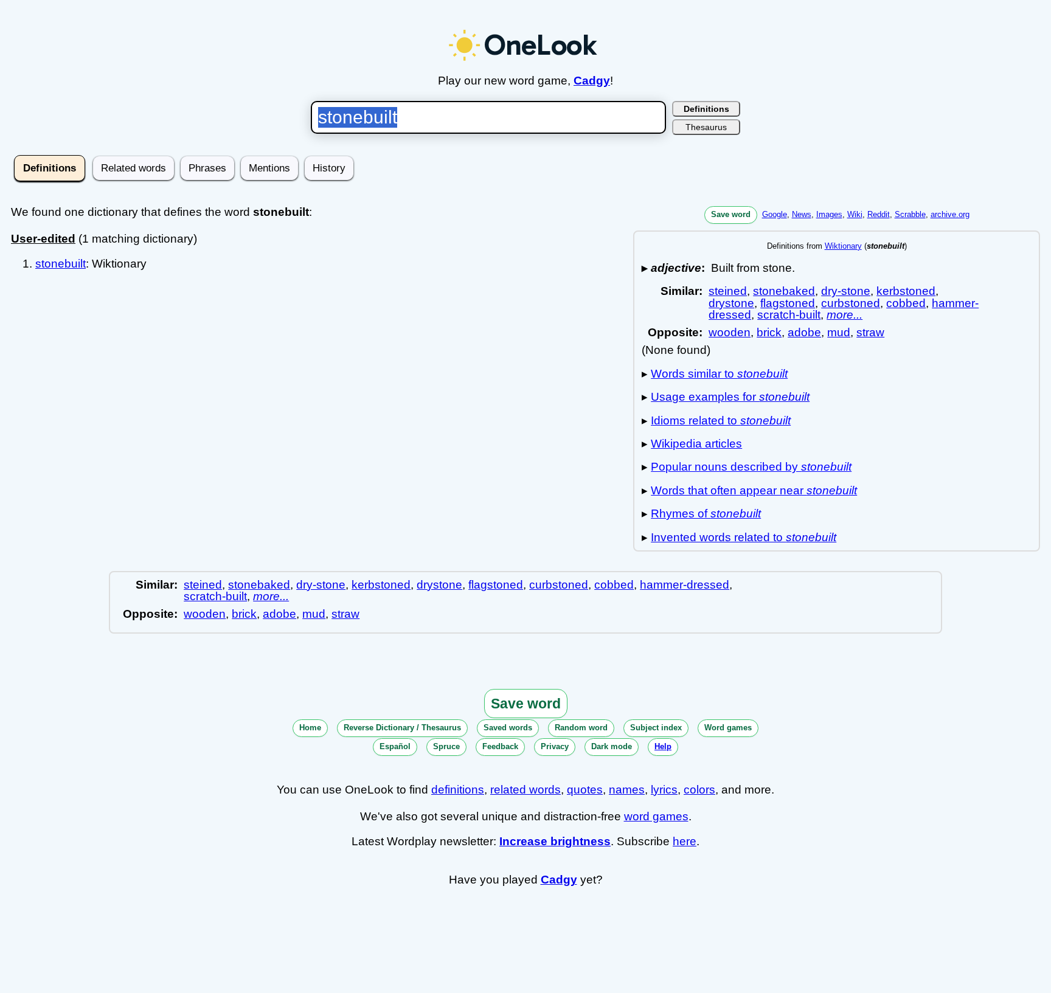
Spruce (446, 746)
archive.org (950, 214)
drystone (731, 303)
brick (769, 332)
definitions (457, 789)
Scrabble (910, 214)
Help (662, 746)
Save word (731, 214)
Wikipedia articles (696, 443)
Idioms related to (721, 420)
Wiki (854, 214)
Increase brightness (555, 841)
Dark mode (611, 746)
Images (829, 214)
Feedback (500, 746)
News (801, 214)
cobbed (906, 303)
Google (774, 214)
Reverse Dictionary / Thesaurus (402, 727)
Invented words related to (743, 537)
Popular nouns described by (751, 466)
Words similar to (719, 373)
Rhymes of (706, 513)
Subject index (656, 727)
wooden (730, 332)
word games (656, 816)
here (684, 841)
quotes (585, 789)
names (627, 789)
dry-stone (845, 291)
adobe (804, 332)
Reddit (878, 214)
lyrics (664, 789)
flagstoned (787, 303)
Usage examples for (730, 396)
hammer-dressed (684, 584)
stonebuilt (60, 263)
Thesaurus (706, 127)
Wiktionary (843, 246)
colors (699, 789)
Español (395, 746)
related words (525, 789)
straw (870, 332)
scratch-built (788, 314)
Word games (728, 727)
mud (838, 332)
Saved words (508, 727)
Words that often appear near (754, 490)
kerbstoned (905, 291)
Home (310, 727)
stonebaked (784, 291)
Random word (581, 727)
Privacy (555, 746)
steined (728, 291)
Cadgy (592, 80)
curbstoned (850, 303)
